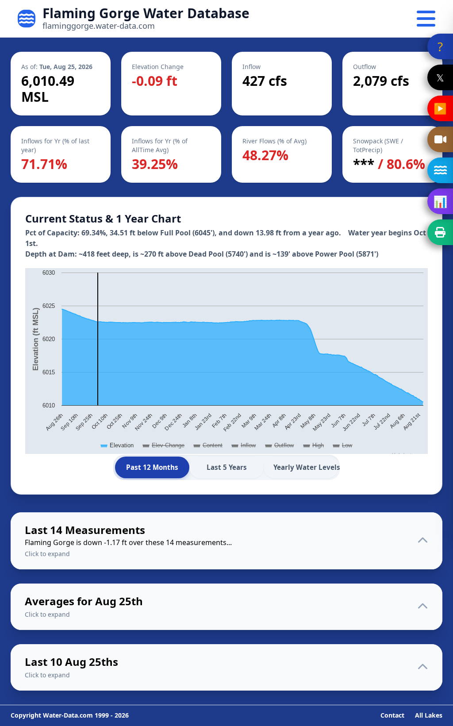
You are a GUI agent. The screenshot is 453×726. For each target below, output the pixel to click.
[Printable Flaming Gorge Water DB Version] (440, 232)
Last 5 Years (227, 467)
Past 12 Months (152, 467)
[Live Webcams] (440, 139)
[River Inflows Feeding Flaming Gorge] (440, 170)
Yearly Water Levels (305, 467)
